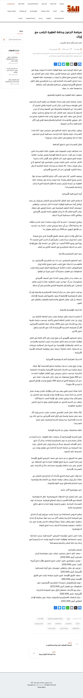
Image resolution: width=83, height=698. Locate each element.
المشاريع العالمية (59, 18)
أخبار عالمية (53, 4)
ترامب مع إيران (78, 56)
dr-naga (76, 49)
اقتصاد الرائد (21, 4)
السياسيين (46, 53)
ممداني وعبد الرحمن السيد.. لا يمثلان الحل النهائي (12, 70)
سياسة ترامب (52, 56)
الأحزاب (55, 11)
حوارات (62, 11)
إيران (78, 53)
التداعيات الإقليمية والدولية (69, 53)
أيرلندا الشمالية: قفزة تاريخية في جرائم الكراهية (12, 81)
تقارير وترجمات (11, 4)
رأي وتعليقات (22, 11)
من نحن (41, 18)
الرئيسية (62, 4)
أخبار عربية (44, 4)
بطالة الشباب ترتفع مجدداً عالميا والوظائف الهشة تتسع (12, 59)
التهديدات (57, 53)
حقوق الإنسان (33, 11)
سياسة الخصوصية (30, 18)
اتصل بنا (20, 18)
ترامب (34, 53)
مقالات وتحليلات (45, 11)
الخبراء (52, 53)
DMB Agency (40, 685)
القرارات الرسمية (12, 11)
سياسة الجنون (61, 56)
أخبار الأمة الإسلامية (33, 4)
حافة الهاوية (69, 56)
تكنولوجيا (48, 18)
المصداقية (40, 53)
